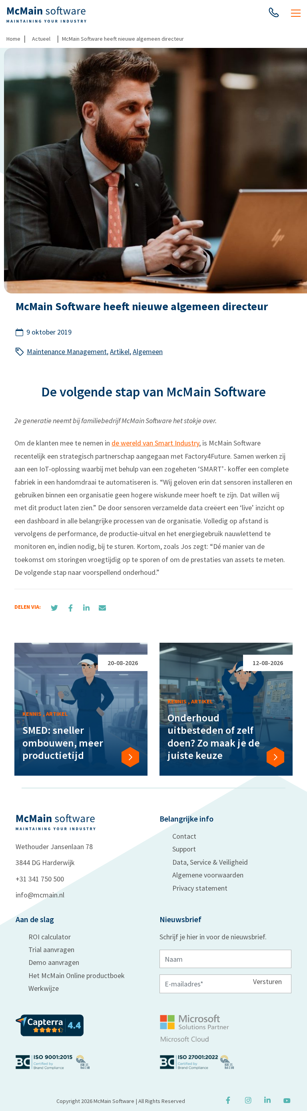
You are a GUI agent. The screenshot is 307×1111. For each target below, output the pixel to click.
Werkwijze (43, 988)
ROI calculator (49, 936)
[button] (274, 14)
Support (184, 849)
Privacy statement (199, 888)
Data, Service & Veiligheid (210, 862)
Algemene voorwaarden (207, 874)
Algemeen (148, 351)
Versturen (267, 981)
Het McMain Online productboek (76, 975)
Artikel (120, 351)
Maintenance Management (67, 351)
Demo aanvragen (53, 962)
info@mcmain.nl (40, 894)
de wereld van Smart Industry (155, 443)
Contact (184, 836)
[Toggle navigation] (295, 14)
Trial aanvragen (51, 949)
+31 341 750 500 (40, 878)
